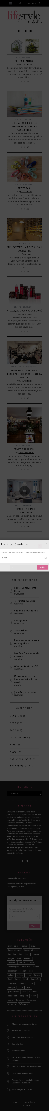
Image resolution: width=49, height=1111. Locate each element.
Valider (42, 567)
